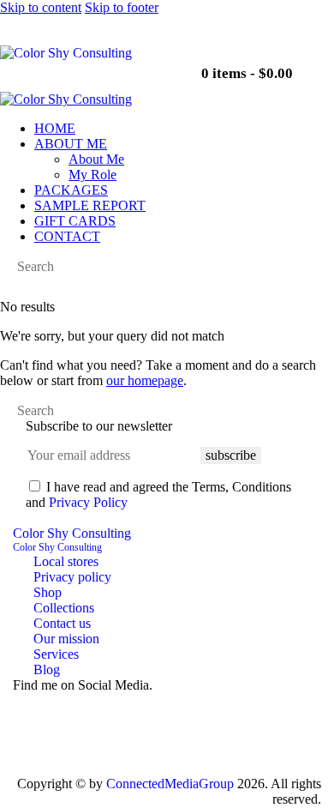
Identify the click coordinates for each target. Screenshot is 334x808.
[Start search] (5, 268)
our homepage (144, 380)
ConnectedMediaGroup (170, 783)
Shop (47, 592)
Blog (46, 669)
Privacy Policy (88, 502)
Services (56, 654)
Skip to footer (121, 7)
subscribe (231, 455)
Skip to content (40, 7)
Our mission (66, 638)
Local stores (65, 561)
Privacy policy (72, 577)
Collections (63, 607)
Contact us (62, 623)
